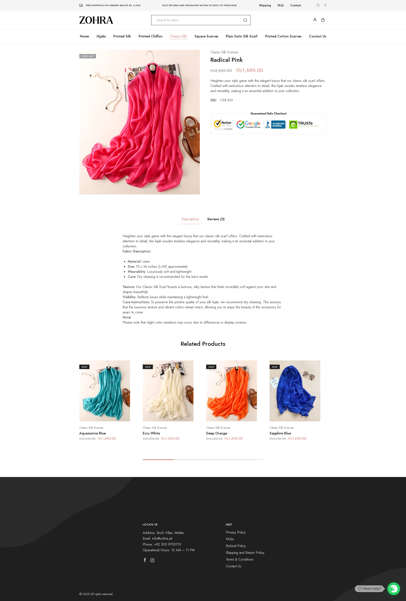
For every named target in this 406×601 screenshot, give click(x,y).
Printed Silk (122, 36)
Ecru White (151, 433)
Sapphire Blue (280, 433)
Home (84, 36)
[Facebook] (145, 561)
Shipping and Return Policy (245, 552)
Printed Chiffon (150, 36)
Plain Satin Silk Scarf (241, 36)
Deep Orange (216, 433)
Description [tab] (190, 219)
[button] (99, 415)
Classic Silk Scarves (224, 52)
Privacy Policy (236, 532)
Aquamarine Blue (92, 433)
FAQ (281, 5)
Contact (295, 5)
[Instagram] (152, 561)
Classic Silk (178, 36)
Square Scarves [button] (206, 36)
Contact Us (317, 36)
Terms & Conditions (240, 559)
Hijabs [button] (101, 36)
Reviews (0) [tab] (216, 219)
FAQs (230, 539)
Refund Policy (236, 545)
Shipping (265, 5)
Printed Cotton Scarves (283, 36)
